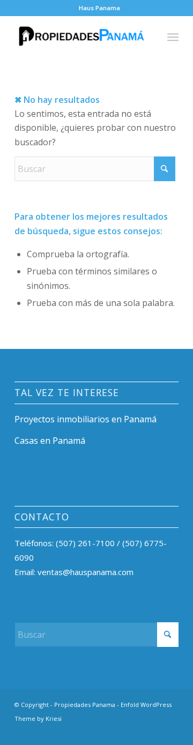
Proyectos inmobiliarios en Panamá (85, 419)
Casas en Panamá (49, 440)
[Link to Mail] (170, 732)
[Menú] (173, 37)
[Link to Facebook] (138, 732)
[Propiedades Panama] (80, 37)
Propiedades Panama (84, 705)
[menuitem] (99, 8)
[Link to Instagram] (154, 732)
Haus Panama (99, 8)
